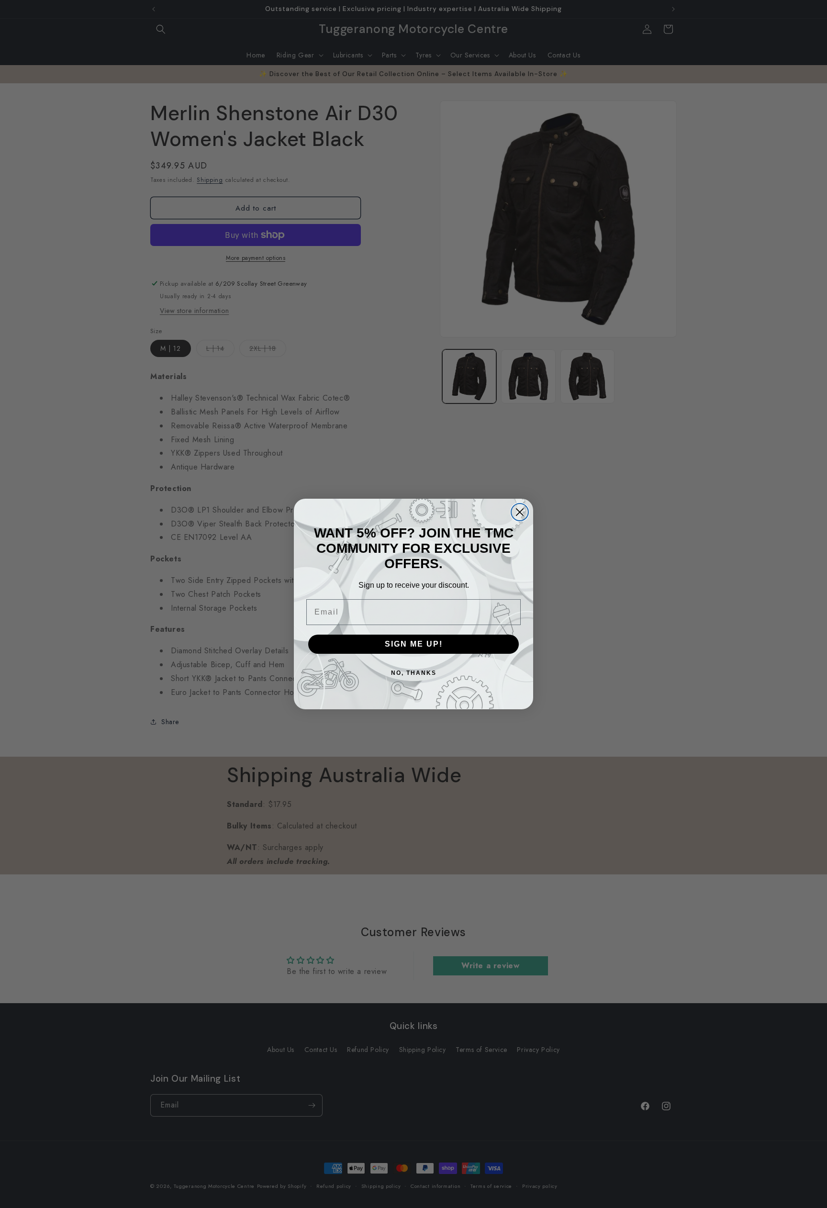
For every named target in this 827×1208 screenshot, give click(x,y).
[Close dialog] (519, 512)
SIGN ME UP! (414, 644)
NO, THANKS (413, 673)
